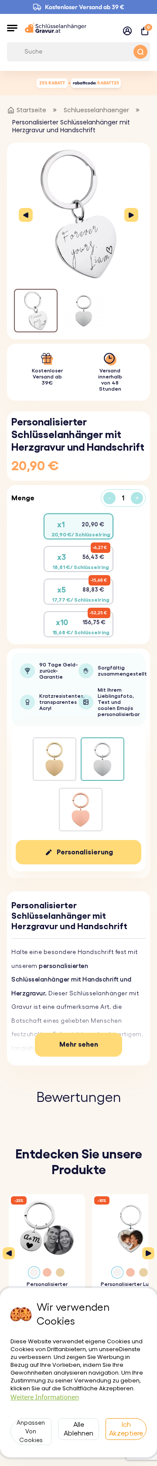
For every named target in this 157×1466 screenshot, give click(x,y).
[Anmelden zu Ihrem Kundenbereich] (127, 31)
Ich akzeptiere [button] (126, 1429)
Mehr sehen (78, 1044)
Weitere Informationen (44, 1396)
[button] (12, 28)
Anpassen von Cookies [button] (31, 1431)
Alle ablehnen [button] (78, 1429)
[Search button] (140, 52)
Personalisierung (85, 852)
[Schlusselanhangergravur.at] (55, 28)
